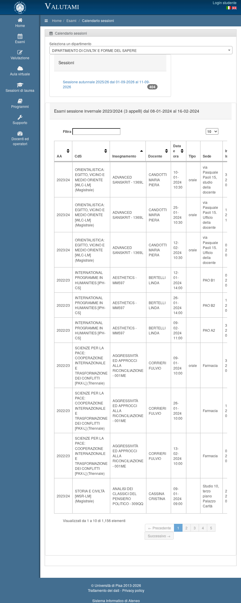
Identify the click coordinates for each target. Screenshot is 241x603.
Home (57, 20)
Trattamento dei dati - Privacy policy (116, 590)
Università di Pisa (109, 585)
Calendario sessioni (98, 20)
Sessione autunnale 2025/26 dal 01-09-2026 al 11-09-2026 (109, 84)
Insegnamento (124, 156)
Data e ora (177, 150)
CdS (78, 156)
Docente (155, 156)
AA (59, 156)
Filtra (67, 131)
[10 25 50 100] (212, 131)
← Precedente (159, 527)
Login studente (225, 2)
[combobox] (140, 50)
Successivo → (159, 535)
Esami (71, 20)
